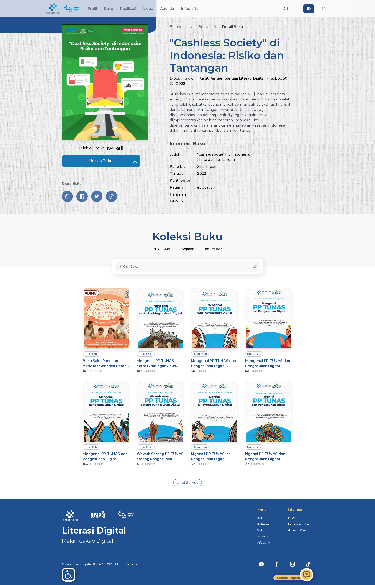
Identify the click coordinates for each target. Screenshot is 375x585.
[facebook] (82, 196)
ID (309, 9)
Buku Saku (162, 249)
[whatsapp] (67, 196)
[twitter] (96, 196)
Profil (291, 518)
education (214, 249)
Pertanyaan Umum (300, 524)
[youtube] (261, 564)
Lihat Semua (187, 483)
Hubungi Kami (297, 530)
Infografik (263, 542)
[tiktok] (308, 564)
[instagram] (292, 564)
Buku (260, 518)
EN (323, 9)
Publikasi (263, 524)
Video (261, 530)
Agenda (262, 536)
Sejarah (188, 249)
